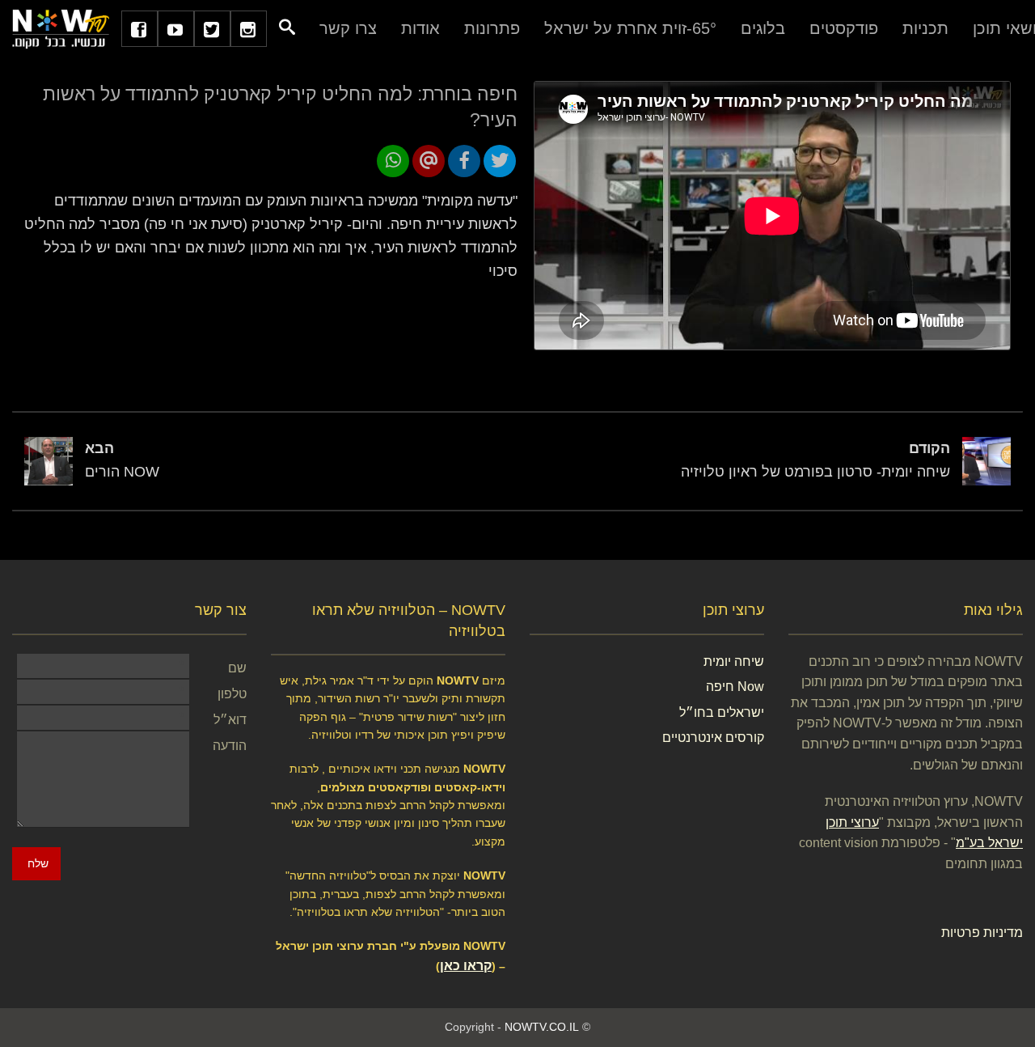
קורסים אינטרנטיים (713, 737)
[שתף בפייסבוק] (464, 161)
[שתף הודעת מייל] (428, 161)
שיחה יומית (733, 661)
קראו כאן (466, 966)
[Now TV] (60, 28)
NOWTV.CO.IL (542, 1026)
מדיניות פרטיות (982, 932)
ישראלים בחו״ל (721, 712)
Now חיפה (735, 686)
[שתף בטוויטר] (500, 161)
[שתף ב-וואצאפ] (393, 161)
